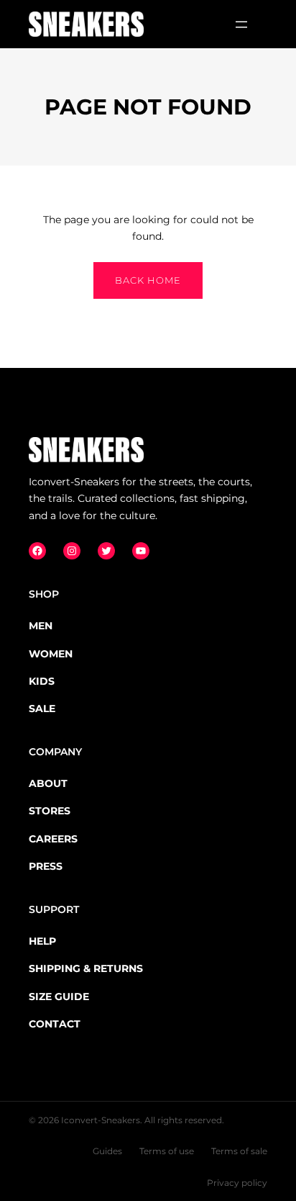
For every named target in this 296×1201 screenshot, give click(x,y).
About (48, 783)
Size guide (59, 996)
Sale (42, 708)
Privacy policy (237, 1182)
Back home (148, 280)
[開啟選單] (241, 24)
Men (40, 625)
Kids (42, 681)
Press (46, 866)
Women (51, 653)
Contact (54, 1023)
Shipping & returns (86, 968)
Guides (107, 1151)
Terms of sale (239, 1151)
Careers (53, 838)
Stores (49, 810)
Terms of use (166, 1151)
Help (42, 941)
